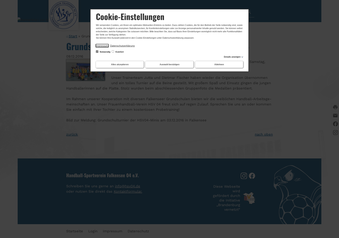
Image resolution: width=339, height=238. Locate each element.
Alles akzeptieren (120, 64)
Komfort (119, 52)
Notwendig (105, 52)
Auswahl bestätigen (169, 64)
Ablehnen (219, 64)
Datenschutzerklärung (122, 45)
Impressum (102, 45)
